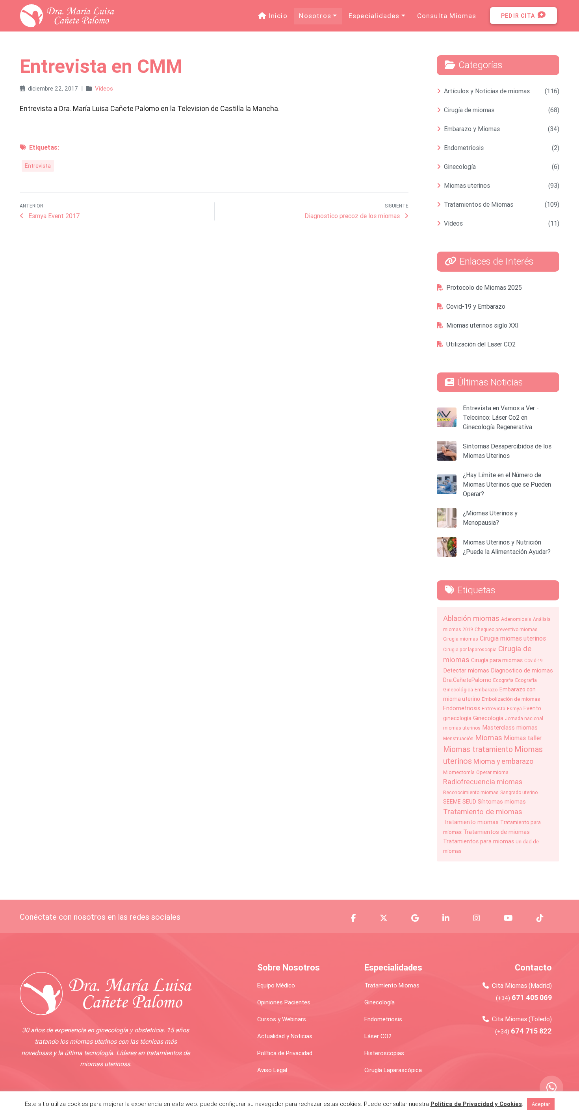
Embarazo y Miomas (472, 129)
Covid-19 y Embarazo (475, 306)
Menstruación (458, 738)
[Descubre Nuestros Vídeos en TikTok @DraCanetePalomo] (544, 918)
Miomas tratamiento (478, 749)
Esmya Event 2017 (53, 216)
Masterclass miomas (510, 727)
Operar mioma (492, 772)
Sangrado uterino (519, 792)
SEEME (452, 801)
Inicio (279, 15)
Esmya (514, 708)
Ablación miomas (471, 618)
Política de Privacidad (284, 1053)
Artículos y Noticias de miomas (487, 91)
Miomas (488, 737)
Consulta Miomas (447, 15)
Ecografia (503, 680)
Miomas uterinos (467, 185)
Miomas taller (523, 738)
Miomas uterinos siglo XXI (482, 325)
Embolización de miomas (511, 698)
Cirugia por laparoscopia (470, 649)
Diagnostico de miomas (522, 670)
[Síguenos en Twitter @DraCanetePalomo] (388, 918)
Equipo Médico (276, 985)
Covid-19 (533, 660)
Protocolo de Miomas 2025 (484, 287)
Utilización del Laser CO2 (481, 344)
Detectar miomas (466, 670)
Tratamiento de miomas (482, 811)
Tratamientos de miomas (496, 831)
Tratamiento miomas (471, 822)
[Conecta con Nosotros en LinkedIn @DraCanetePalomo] (450, 918)
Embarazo (486, 689)
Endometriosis (464, 148)
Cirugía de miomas (469, 110)
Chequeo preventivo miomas (506, 629)
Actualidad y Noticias (284, 1036)
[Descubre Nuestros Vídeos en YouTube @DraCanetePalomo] (513, 918)
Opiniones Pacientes (283, 1002)
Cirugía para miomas (497, 660)
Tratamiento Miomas (391, 985)
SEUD (469, 801)
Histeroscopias (384, 1053)
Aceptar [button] (541, 1104)
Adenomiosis (516, 619)
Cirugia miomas (460, 638)
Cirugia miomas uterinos (513, 638)
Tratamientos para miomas (478, 841)
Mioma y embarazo (503, 761)
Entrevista (38, 165)
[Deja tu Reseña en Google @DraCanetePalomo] (419, 918)
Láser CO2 (378, 1036)
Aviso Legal (272, 1070)
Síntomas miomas (502, 801)
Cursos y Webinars (281, 1019)
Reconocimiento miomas (471, 792)
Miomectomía (459, 772)
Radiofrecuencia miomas (482, 781)
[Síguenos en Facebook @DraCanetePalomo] (358, 918)
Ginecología (460, 166)
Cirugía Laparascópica (393, 1070)
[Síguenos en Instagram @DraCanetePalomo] (481, 918)
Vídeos (104, 88)
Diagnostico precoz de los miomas (352, 216)
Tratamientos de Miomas (478, 204)
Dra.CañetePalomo (467, 679)
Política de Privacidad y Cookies (476, 1104)
